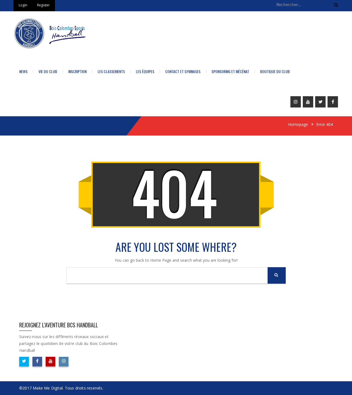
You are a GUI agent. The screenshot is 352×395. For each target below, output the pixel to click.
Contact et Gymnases (182, 71)
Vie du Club (47, 71)
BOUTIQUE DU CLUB (275, 71)
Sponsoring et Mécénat (230, 71)
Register (43, 5)
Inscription (77, 71)
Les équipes (145, 71)
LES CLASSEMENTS (111, 71)
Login (23, 5)
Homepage (298, 124)
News (23, 71)
